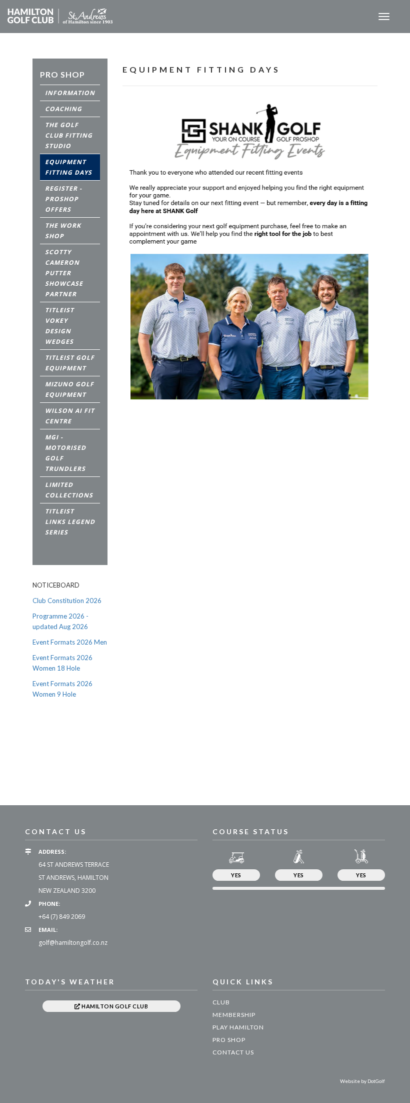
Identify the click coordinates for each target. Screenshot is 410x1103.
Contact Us (233, 1052)
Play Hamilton (238, 1027)
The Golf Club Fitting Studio (68, 135)
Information (70, 93)
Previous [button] (17, 755)
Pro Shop (229, 1039)
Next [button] (393, 755)
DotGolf (376, 1081)
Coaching (63, 109)
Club (221, 1002)
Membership (234, 1014)
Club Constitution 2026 (67, 601)
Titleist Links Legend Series (70, 521)
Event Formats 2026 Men (69, 642)
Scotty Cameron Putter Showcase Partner (64, 273)
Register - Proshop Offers (63, 199)
